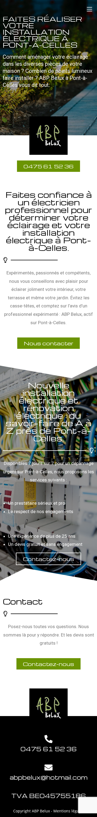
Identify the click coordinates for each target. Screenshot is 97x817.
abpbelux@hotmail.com (49, 777)
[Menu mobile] (89, 9)
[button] (48, 343)
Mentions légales (68, 810)
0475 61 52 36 (48, 749)
